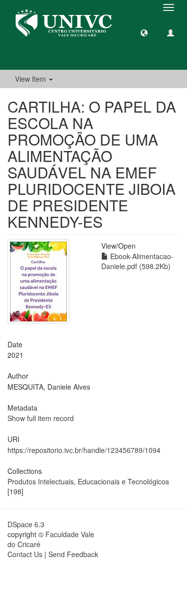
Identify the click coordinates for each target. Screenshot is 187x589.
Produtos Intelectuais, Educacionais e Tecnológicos (88, 481)
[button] (144, 32)
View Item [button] (31, 79)
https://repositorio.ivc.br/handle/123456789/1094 (84, 450)
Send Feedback (73, 554)
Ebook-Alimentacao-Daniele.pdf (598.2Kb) (137, 261)
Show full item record (40, 418)
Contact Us (24, 554)
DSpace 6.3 (25, 524)
